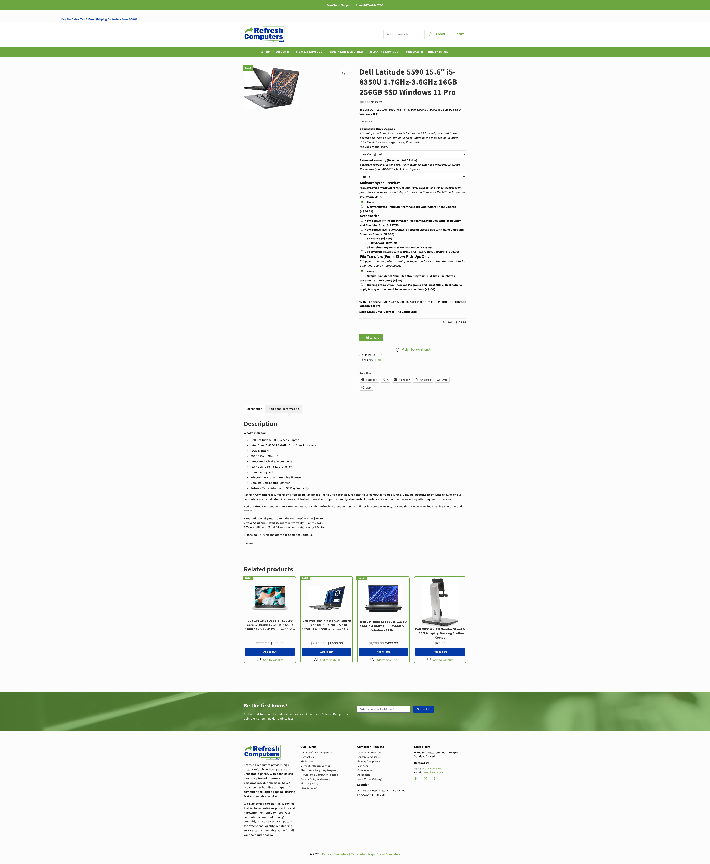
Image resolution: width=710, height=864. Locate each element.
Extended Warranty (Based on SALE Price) (388, 160)
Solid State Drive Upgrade (377, 129)
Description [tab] (254, 408)
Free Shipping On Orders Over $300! (179, 19)
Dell (378, 360)
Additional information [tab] (284, 408)
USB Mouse (378, 238)
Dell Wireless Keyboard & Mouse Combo (399, 247)
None (370, 202)
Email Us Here (433, 772)
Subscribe (423, 709)
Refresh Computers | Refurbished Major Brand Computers (361, 854)
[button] (344, 73)
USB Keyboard (381, 243)
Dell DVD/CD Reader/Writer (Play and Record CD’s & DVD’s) (412, 252)
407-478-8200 (373, 5)
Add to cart (371, 337)
